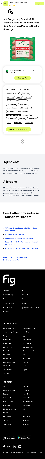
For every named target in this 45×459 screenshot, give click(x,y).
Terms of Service (15, 452)
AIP (4, 386)
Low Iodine (7, 351)
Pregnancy (7, 416)
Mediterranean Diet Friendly (31, 351)
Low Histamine (12, 108)
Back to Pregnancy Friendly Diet (15, 257)
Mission (24, 303)
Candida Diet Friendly (10, 332)
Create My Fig (8, 294)
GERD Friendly (27, 339)
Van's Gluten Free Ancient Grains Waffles (21, 248)
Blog (23, 290)
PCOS (5, 413)
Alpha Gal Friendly (13, 93)
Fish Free (28, 97)
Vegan (9, 122)
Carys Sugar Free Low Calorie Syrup (19, 238)
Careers (6, 311)
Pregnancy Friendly (13, 115)
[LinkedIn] (14, 446)
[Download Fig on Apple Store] (9, 438)
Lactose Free (11, 104)
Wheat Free (29, 122)
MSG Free (23, 108)
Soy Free (22, 118)
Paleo (31, 108)
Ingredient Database (36, 452)
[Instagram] (8, 446)
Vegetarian (18, 122)
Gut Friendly (7, 397)
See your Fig (22, 78)
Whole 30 (25, 424)
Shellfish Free (11, 118)
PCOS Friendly (8, 358)
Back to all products (11, 260)
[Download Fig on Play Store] (24, 438)
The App (6, 290)
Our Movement (8, 303)
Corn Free (25, 93)
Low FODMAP (23, 104)
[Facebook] (4, 446)
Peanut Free (11, 111)
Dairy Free (10, 97)
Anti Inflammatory (28, 328)
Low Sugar (26, 405)
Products (25, 294)
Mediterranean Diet (9, 409)
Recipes (6, 299)
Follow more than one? (18, 129)
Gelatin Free (11, 101)
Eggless (19, 97)
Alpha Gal (25, 386)
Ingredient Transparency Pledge (30, 308)
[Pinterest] (19, 446)
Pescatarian (22, 111)
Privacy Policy (25, 452)
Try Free (39, 4)
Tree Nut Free (32, 118)
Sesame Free (27, 115)
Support (25, 299)
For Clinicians (7, 307)
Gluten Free (22, 101)
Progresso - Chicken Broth (15, 234)
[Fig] (10, 11)
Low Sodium (7, 405)
